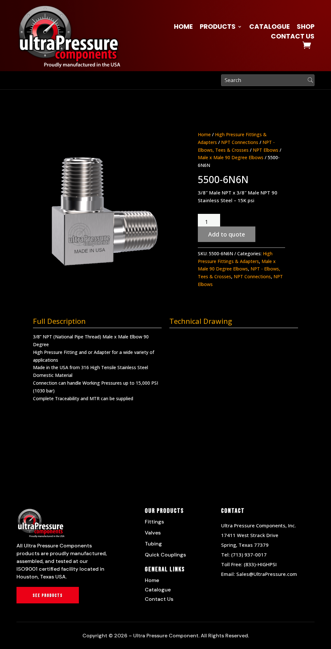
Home (183, 27)
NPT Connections (239, 142)
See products (48, 595)
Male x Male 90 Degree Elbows (230, 157)
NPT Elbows (265, 150)
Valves (153, 532)
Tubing (153, 543)
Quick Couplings (165, 554)
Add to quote (226, 234)
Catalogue (269, 27)
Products (218, 27)
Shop (306, 27)
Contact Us (293, 37)
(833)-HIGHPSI (260, 564)
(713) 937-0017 (249, 554)
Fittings (154, 521)
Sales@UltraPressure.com (266, 574)
